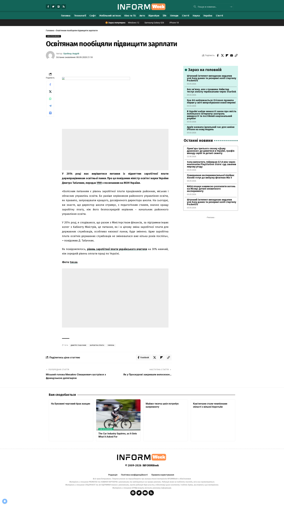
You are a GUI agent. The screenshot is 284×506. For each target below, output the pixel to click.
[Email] (231, 55)
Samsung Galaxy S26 (154, 23)
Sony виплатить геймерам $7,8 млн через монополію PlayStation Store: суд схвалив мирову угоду (211, 164)
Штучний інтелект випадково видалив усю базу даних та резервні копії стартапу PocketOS (211, 78)
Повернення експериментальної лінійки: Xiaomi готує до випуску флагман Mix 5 (210, 176)
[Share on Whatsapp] (50, 98)
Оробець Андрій (71, 53)
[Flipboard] (58, 6)
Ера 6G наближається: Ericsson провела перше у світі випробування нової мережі (211, 101)
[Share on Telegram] (50, 105)
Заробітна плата (97, 345)
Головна (50, 30)
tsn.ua (73, 262)
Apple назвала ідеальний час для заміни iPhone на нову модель (210, 128)
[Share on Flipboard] (227, 55)
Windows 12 (133, 23)
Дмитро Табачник (78, 345)
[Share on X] (222, 55)
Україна (111, 345)
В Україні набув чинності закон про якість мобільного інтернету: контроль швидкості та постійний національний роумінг (211, 115)
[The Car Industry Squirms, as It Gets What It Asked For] (118, 414)
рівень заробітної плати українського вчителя (117, 249)
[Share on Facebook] (218, 55)
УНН (99, 182)
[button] (236, 55)
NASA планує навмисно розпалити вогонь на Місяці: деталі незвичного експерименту (211, 188)
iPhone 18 (174, 23)
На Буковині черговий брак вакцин (70, 403)
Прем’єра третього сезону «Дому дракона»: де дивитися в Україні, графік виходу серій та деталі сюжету (210, 151)
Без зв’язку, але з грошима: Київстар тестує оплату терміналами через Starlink (211, 90)
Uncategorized (53, 36)
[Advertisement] (115, 149)
